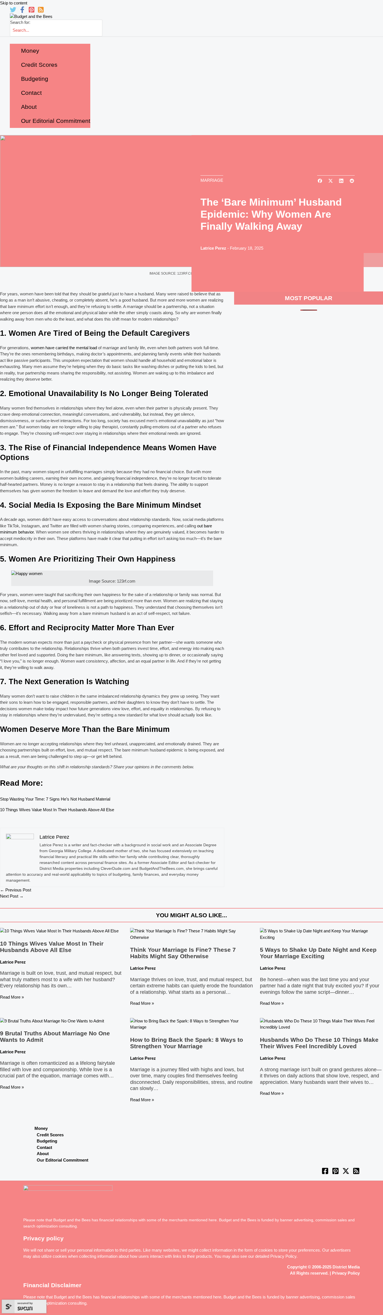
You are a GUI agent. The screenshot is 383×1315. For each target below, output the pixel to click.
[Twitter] (13, 11)
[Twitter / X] (345, 1173)
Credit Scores (50, 1134)
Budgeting (47, 1141)
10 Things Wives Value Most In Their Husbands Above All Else (57, 809)
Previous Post (15, 890)
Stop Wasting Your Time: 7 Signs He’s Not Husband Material (55, 799)
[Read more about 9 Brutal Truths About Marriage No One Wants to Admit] (52, 1021)
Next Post (12, 896)
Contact (44, 1147)
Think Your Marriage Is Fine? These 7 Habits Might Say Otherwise (183, 952)
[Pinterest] (31, 11)
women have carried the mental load (64, 347)
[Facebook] (22, 11)
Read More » (12, 997)
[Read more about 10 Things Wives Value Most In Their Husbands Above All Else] (59, 930)
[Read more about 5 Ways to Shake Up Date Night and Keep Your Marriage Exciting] (321, 937)
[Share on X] (330, 181)
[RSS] (41, 11)
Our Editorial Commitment (62, 1160)
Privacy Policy (283, 1256)
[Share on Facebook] (320, 181)
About (43, 1153)
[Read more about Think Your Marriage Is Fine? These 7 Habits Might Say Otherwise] (191, 937)
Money (41, 1128)
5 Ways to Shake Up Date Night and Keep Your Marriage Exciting (318, 952)
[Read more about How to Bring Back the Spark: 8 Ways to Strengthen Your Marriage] (191, 1027)
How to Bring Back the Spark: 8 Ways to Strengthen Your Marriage (186, 1042)
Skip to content (13, 3)
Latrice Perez (213, 248)
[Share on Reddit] (352, 181)
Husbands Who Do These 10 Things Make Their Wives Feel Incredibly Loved (319, 1042)
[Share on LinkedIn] (341, 181)
